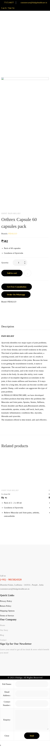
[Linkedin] (13, 307)
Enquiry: (7, 720)
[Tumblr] (19, 307)
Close (7, 736)
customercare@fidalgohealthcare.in (14, 589)
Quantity (5, 263)
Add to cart (12, 273)
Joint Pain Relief (11, 214)
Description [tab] (7, 326)
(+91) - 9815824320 (11, 579)
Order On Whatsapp (16, 295)
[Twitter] (8, 307)
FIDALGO (12, 234)
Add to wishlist (28, 273)
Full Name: (6, 684)
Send (32, 736)
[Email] (24, 307)
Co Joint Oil (5, 494)
